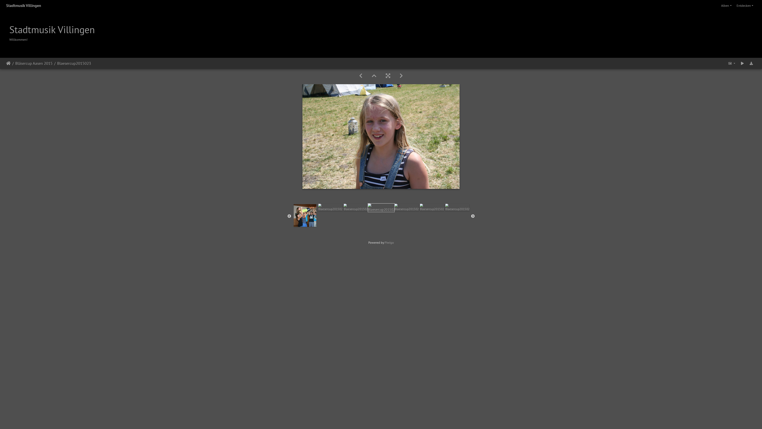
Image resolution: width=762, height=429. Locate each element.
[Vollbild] (388, 75)
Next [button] (473, 216)
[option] (305, 215)
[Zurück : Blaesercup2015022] (360, 75)
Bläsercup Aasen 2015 (34, 63)
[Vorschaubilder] (374, 75)
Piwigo (389, 242)
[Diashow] (742, 63)
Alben (725, 6)
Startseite (8, 63)
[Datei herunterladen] (751, 63)
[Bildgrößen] (731, 63)
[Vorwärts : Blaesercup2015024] (401, 75)
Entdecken (744, 6)
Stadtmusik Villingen (23, 5)
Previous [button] (289, 216)
